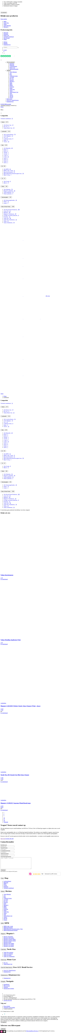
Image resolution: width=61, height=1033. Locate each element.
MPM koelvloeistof (8, 927)
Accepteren (3, 1022)
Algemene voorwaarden (9, 1007)
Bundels (5, 43)
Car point (12, 77)
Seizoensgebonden (14, 69)
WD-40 (11, 96)
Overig (5, 885)
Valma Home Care (14, 92)
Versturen (3, 870)
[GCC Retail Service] (6, 11)
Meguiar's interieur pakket (10, 940)
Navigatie (3, 981)
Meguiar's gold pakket (9, 938)
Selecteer (3, 1028)
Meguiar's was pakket (9, 946)
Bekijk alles (9, 99)
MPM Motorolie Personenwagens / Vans (13, 929)
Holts (11, 82)
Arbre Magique (7, 25)
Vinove (11, 94)
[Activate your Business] (4, 1014)
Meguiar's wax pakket (9, 944)
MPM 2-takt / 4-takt (8, 926)
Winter (5, 39)
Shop (2, 878)
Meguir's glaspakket (8, 936)
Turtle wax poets (7, 955)
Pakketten (6, 34)
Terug (2, 393)
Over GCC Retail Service (13, 100)
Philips (11, 85)
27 (4, 819)
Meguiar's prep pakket (9, 943)
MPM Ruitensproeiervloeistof (10, 930)
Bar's (11, 74)
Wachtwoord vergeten (9, 988)
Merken (5, 42)
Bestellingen (6, 984)
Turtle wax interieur (8, 953)
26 (4, 818)
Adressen (6, 987)
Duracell (12, 80)
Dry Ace (12, 78)
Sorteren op (13, 105)
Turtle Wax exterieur (8, 952)
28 (4, 820)
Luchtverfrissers (13, 66)
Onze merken (4, 19)
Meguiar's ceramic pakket (10, 939)
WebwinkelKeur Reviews (32, 1031)
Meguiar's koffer (7, 942)
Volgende (6, 822)
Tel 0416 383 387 (9, 838)
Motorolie (6, 32)
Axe (11, 73)
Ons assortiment (10, 62)
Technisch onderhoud (9, 36)
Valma (5, 24)
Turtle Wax (6, 23)
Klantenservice (7, 44)
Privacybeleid (7, 1006)
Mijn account (8, 104)
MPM (5, 21)
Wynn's (11, 97)
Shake (11, 88)
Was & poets (7, 38)
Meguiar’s (6, 27)
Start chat (3, 838)
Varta (11, 93)
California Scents (14, 76)
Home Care (6, 35)
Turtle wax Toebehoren (9, 956)
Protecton (12, 86)
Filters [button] (2, 107)
